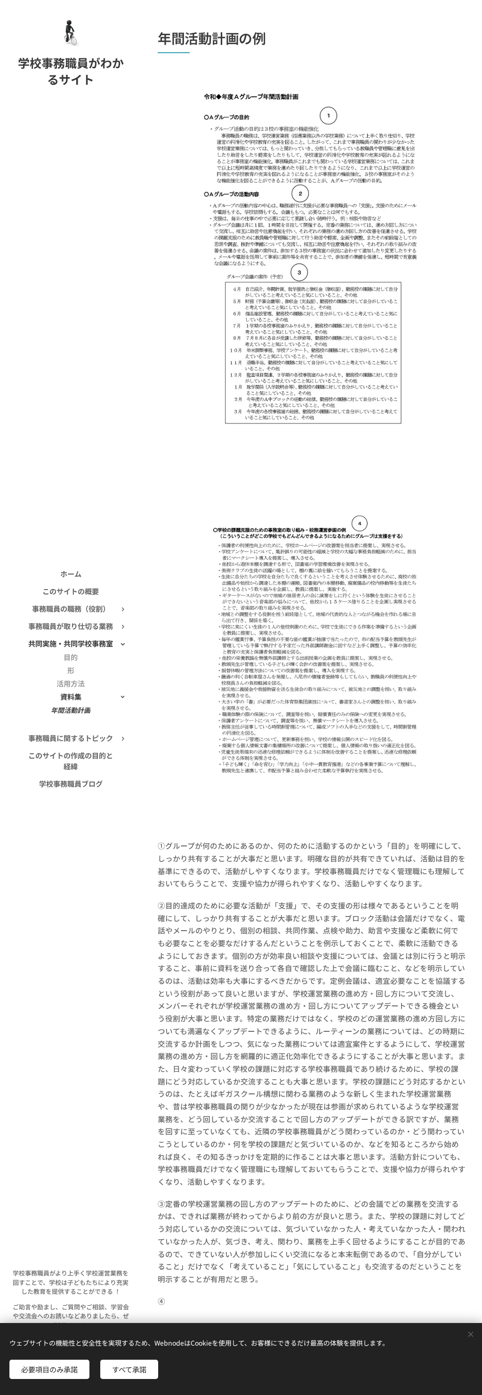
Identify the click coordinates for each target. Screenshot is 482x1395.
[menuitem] (70, 573)
